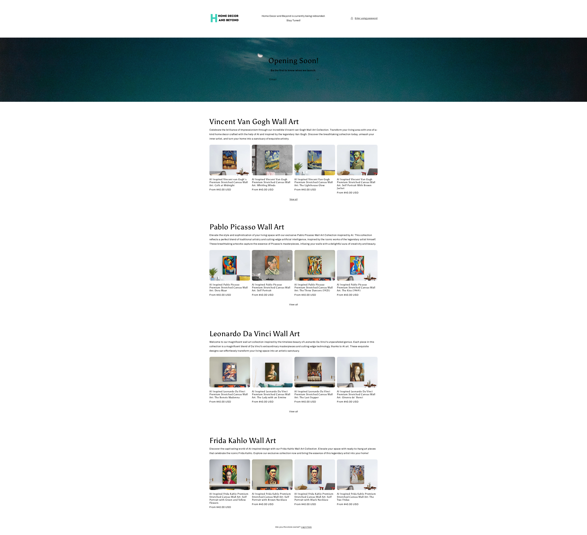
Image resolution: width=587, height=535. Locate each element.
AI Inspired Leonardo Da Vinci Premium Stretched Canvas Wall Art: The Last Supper (313, 394)
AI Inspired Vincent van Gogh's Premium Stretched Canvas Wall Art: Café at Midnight (228, 182)
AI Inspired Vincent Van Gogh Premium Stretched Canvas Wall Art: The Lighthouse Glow (313, 182)
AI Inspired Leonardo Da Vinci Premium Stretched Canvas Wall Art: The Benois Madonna (228, 394)
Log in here (306, 527)
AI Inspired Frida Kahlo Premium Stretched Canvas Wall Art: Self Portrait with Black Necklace (313, 496)
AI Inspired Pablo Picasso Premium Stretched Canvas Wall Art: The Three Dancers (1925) (313, 287)
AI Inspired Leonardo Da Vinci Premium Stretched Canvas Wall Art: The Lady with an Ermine (271, 394)
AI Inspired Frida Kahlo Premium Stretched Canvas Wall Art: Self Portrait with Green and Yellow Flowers (228, 498)
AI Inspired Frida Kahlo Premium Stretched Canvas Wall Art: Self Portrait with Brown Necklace (271, 496)
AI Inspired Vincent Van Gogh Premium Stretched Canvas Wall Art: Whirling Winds (271, 182)
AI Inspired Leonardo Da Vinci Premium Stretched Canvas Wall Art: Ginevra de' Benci (356, 394)
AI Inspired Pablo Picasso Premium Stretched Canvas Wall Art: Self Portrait (271, 287)
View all (294, 199)
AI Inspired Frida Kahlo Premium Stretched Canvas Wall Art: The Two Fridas (356, 496)
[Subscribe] (317, 79)
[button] (364, 18)
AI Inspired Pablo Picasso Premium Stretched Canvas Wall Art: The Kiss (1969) (356, 287)
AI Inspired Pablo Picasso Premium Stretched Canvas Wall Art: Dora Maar (228, 287)
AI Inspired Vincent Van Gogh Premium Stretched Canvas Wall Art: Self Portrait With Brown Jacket (356, 184)
